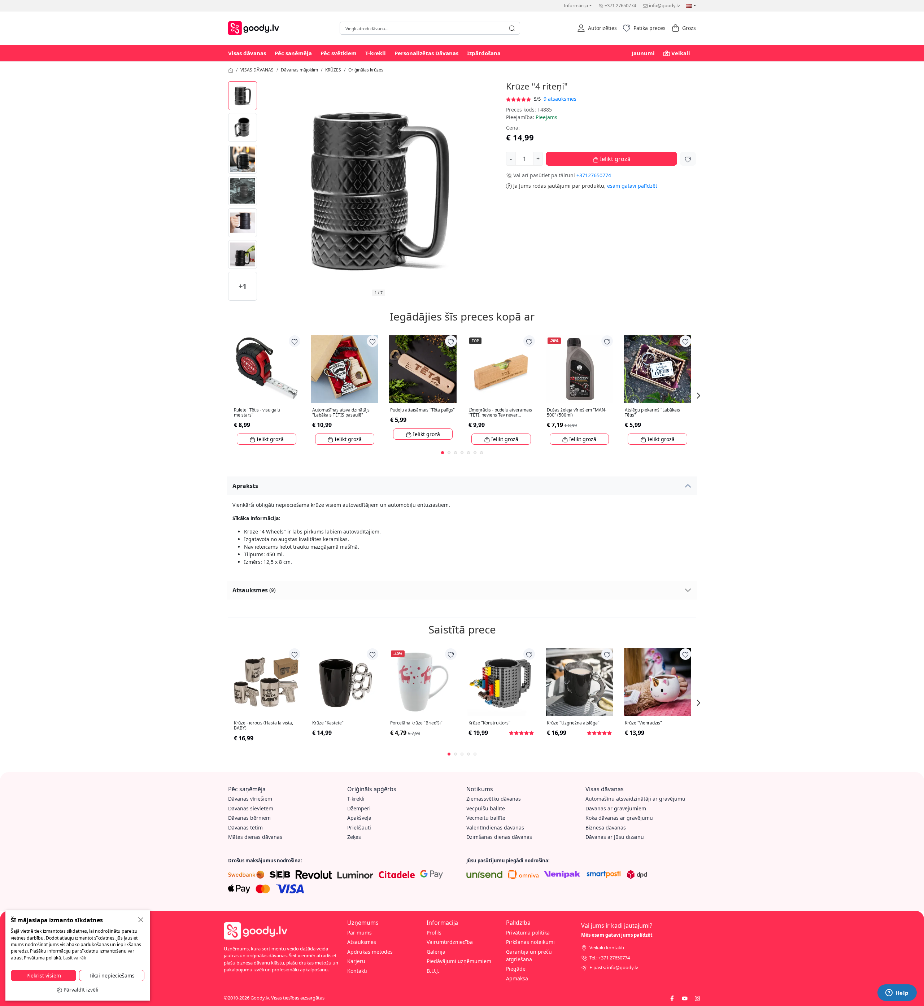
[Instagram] (697, 997)
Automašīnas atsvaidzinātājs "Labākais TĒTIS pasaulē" (341, 413)
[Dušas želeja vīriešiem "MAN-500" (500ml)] (579, 369)
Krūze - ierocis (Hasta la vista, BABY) (263, 725)
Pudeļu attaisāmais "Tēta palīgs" (422, 410)
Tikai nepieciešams (112, 975)
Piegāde (516, 968)
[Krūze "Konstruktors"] (501, 682)
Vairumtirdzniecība (450, 942)
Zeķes (354, 836)
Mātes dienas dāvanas (255, 836)
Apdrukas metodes (370, 951)
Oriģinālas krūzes (365, 70)
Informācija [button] (576, 5)
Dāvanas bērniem (249, 817)
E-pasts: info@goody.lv (613, 967)
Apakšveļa (359, 817)
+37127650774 (593, 175)
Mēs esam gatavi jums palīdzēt (617, 935)
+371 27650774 (620, 5)
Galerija (436, 951)
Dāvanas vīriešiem (250, 798)
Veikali (680, 53)
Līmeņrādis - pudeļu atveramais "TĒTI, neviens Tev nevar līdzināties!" (500, 413)
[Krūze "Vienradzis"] (657, 682)
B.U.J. (433, 970)
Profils (434, 932)
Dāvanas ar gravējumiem (615, 808)
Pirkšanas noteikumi (530, 942)
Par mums (359, 932)
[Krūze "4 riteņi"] (242, 95)
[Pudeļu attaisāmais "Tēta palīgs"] (422, 369)
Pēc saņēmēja (293, 53)
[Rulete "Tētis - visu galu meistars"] (266, 369)
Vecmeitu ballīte (485, 817)
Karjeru (356, 961)
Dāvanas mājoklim (299, 70)
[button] (597, 28)
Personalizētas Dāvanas (426, 53)
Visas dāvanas (247, 53)
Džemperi (359, 808)
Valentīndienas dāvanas (495, 827)
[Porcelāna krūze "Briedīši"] (422, 682)
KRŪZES (333, 70)
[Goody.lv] (255, 27)
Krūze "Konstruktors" (489, 723)
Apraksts (245, 486)
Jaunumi (643, 53)
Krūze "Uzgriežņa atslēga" (573, 723)
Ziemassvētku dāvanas (493, 798)
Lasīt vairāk (74, 958)
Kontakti (357, 970)
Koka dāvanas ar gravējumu (619, 817)
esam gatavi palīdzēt (632, 185)
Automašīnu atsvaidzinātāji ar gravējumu (635, 798)
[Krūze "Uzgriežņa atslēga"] (579, 682)
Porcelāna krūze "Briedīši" (416, 723)
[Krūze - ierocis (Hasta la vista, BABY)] (266, 682)
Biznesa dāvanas (605, 827)
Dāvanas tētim (245, 827)
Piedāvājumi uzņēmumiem (459, 961)
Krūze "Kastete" (328, 723)
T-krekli (375, 53)
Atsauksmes (254, 590)
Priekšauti (359, 827)
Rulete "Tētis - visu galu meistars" (257, 413)
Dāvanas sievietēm (250, 808)
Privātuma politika (528, 932)
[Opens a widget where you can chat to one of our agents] (897, 993)
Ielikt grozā (614, 159)
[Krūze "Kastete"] (344, 682)
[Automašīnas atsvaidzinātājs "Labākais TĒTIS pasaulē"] (344, 369)
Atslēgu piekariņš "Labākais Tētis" (652, 413)
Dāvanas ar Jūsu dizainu (614, 836)
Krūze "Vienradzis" (643, 723)
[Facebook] (672, 997)
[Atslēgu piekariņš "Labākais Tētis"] (657, 369)
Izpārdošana (484, 53)
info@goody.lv (664, 5)
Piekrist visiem (43, 975)
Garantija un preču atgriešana (529, 955)
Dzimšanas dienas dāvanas (499, 836)
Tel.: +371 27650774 (609, 957)
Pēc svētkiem (339, 53)
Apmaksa (517, 978)
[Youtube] (685, 997)
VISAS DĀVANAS (257, 70)
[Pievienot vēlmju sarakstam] (688, 159)
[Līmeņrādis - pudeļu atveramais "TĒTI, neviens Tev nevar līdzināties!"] (501, 369)
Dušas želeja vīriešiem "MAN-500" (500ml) (576, 413)
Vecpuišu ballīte (485, 808)
